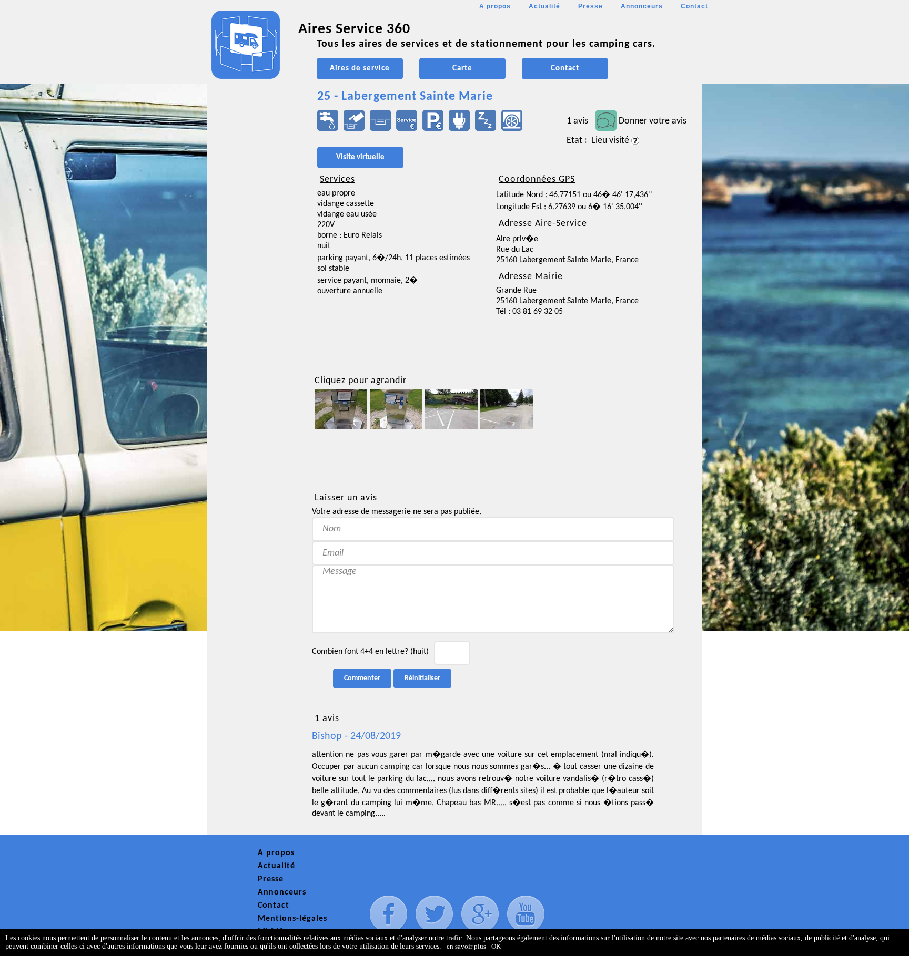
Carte (462, 69)
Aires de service (360, 69)
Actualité (544, 6)
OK (496, 946)
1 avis (577, 121)
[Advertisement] (254, 313)
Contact (694, 6)
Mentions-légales (292, 918)
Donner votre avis (652, 121)
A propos (495, 6)
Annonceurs (642, 6)
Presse (590, 6)
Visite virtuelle (360, 157)
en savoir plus (466, 946)
